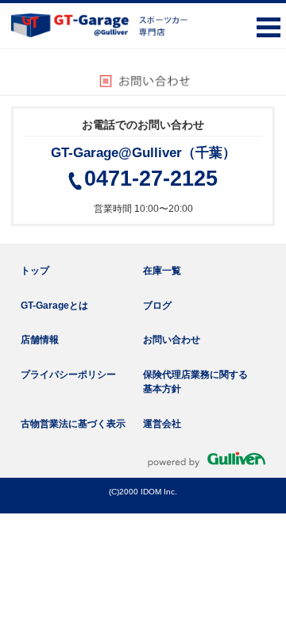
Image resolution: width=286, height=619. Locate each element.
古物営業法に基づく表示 (73, 423)
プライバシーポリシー (68, 374)
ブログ (157, 305)
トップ (35, 270)
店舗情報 (40, 339)
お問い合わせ (171, 339)
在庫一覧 (162, 270)
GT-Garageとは (54, 305)
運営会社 (162, 423)
